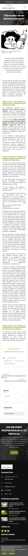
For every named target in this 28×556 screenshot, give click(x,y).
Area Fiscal (6, 52)
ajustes (12, 550)
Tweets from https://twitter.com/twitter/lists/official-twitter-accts (13, 540)
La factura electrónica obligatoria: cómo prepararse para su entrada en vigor (17, 519)
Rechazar (12, 553)
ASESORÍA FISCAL (8, 360)
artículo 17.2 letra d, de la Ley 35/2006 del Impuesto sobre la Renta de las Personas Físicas (14, 117)
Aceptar (4, 553)
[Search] (23, 396)
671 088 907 (8, 490)
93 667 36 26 (21, 1)
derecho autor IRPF (19, 360)
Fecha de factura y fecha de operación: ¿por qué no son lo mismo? (16, 504)
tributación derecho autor (9, 363)
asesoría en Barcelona (12, 358)
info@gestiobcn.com (10, 1)
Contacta (14, 452)
